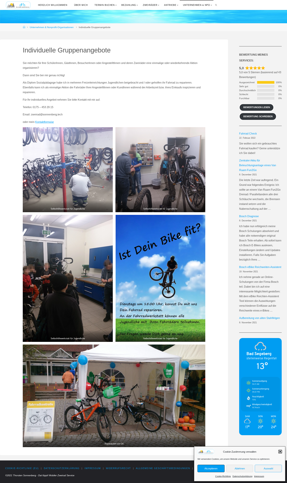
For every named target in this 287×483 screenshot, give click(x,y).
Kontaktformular (44, 122)
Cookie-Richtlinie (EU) (22, 468)
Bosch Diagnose (249, 216)
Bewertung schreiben (258, 116)
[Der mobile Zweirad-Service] (18, 4)
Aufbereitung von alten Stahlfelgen (259, 318)
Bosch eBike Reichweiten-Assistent (260, 267)
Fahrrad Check (248, 133)
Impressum (259, 476)
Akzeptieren (210, 468)
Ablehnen (240, 468)
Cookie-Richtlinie (223, 476)
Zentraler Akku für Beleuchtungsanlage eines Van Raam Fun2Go (257, 165)
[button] (280, 451)
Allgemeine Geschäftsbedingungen (163, 468)
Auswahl (268, 468)
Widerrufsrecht (118, 468)
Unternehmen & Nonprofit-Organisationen (52, 27)
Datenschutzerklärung (242, 476)
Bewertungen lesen (256, 107)
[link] (216, 5)
